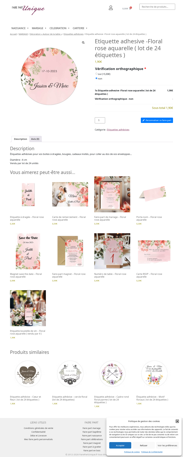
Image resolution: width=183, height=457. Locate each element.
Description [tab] (20, 139)
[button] (177, 421)
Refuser (143, 445)
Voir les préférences (167, 445)
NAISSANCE (18, 28)
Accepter (120, 445)
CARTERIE (78, 28)
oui (104, 74)
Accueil (13, 34)
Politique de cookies (132, 452)
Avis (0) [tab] (35, 139)
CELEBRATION (58, 28)
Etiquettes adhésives (73, 34)
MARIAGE (37, 28)
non (100, 78)
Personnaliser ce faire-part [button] (158, 120)
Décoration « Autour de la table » (46, 34)
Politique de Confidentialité (152, 452)
